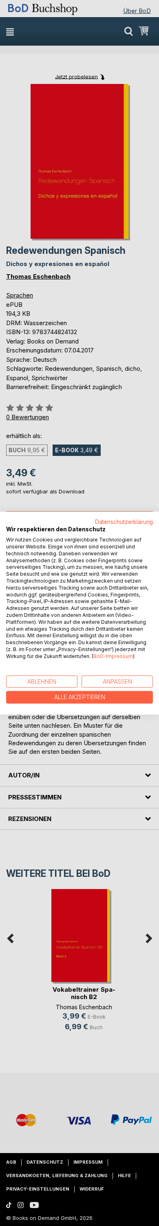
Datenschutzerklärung (124, 521)
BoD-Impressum (113, 656)
